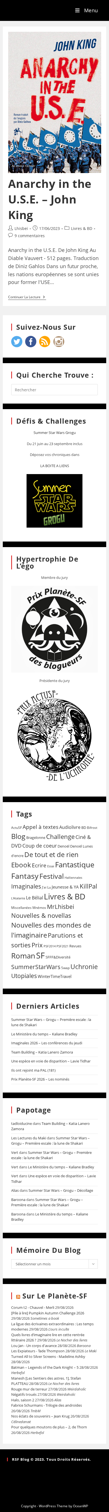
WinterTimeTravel (55, 976)
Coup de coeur (39, 845)
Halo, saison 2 (22, 1399)
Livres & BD (81, 228)
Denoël (63, 846)
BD (83, 827)
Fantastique (74, 865)
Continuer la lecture (27, 297)
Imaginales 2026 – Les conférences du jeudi (46, 1042)
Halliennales (73, 877)
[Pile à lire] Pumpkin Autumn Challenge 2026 (47, 1313)
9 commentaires (30, 235)
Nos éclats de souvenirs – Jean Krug (40, 1416)
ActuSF (16, 828)
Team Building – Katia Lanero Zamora (42, 1052)
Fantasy (25, 876)
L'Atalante (18, 898)
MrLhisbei (60, 907)
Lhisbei (21, 228)
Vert (14, 1152)
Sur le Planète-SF (54, 1295)
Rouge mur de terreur (29, 1389)
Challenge (60, 836)
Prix (37, 945)
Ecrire (39, 865)
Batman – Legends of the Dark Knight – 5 (45, 1367)
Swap (65, 967)
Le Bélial (34, 898)
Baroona (18, 1199)
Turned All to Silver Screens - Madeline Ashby (48, 1356)
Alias (15, 1190)
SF (40, 955)
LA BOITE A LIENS (54, 465)
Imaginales (26, 886)
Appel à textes (40, 827)
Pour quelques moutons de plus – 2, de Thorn (49, 1427)
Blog (18, 836)
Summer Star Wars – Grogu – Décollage (61, 1190)
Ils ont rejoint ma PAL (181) (33, 1070)
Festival (51, 876)
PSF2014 (50, 946)
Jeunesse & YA (65, 887)
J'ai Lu (46, 887)
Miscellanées (21, 907)
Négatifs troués (24, 1394)
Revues (75, 945)
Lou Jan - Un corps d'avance (34, 1345)
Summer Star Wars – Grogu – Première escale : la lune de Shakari (50, 1140)
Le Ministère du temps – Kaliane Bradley (44, 1034)
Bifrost (92, 827)
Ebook (21, 864)
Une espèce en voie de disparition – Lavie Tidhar (51, 1061)
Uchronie (84, 966)
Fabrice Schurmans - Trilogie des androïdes (46, 1405)
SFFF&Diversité (58, 957)
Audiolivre (69, 827)
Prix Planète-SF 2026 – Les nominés (40, 1079)
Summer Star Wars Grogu (55, 432)
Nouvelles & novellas (41, 915)
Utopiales (24, 976)
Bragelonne (35, 837)
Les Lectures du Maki (28, 1137)
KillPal (88, 886)
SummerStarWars (35, 967)
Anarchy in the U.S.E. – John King (50, 199)
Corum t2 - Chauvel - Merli (32, 1307)
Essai (50, 866)
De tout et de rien (51, 854)
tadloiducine (21, 1123)
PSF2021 (62, 946)
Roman (23, 956)
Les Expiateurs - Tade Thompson (38, 1350)
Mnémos (39, 908)
